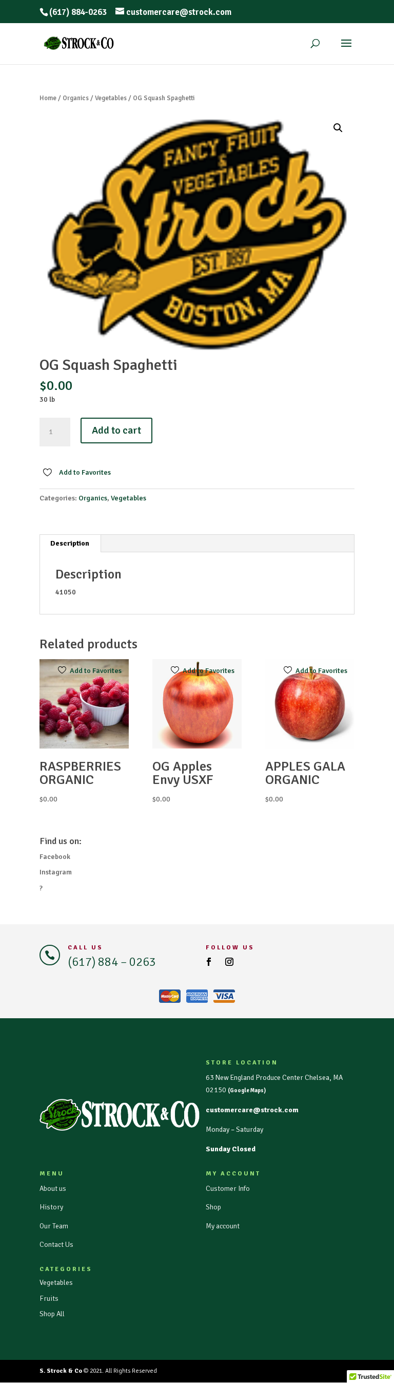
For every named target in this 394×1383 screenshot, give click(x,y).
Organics (76, 98)
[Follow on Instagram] (229, 962)
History (51, 1207)
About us (53, 1188)
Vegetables (111, 98)
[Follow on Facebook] (209, 962)
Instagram (56, 872)
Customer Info (228, 1188)
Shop (213, 1207)
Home (48, 98)
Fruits (49, 1298)
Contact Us (56, 1244)
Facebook (55, 856)
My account (223, 1226)
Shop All (52, 1314)
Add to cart (116, 430)
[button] (338, 128)
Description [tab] (69, 543)
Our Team (54, 1226)
